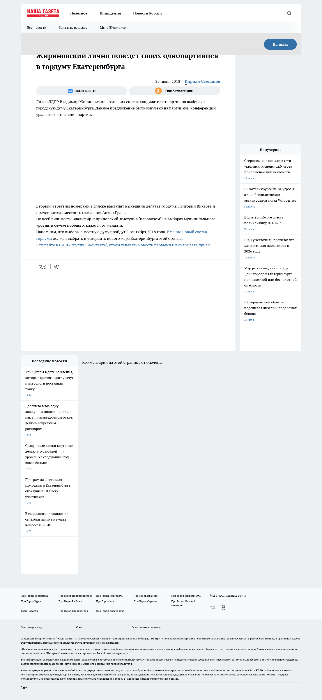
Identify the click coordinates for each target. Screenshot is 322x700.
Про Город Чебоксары (34, 595)
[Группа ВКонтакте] (81, 90)
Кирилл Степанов (202, 81)
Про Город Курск (31, 601)
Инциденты (110, 13)
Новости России (147, 13)
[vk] (43, 267)
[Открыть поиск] (289, 13)
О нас (79, 627)
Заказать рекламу (73, 27)
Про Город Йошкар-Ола (186, 595)
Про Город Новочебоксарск (75, 595)
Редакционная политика (146, 627)
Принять (280, 44)
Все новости (36, 27)
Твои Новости (29, 610)
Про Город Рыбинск (70, 601)
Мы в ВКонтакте (113, 27)
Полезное (78, 13)
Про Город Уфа (105, 601)
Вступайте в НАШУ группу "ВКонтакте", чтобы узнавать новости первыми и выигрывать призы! (124, 244)
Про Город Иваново (146, 595)
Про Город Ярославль (109, 595)
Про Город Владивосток (73, 610)
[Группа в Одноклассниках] (174, 90)
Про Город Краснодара (110, 610)
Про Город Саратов (145, 601)
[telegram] (57, 267)
